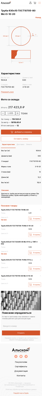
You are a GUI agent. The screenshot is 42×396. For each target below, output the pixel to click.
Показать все (7, 92)
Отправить (21, 333)
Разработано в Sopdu (21, 393)
